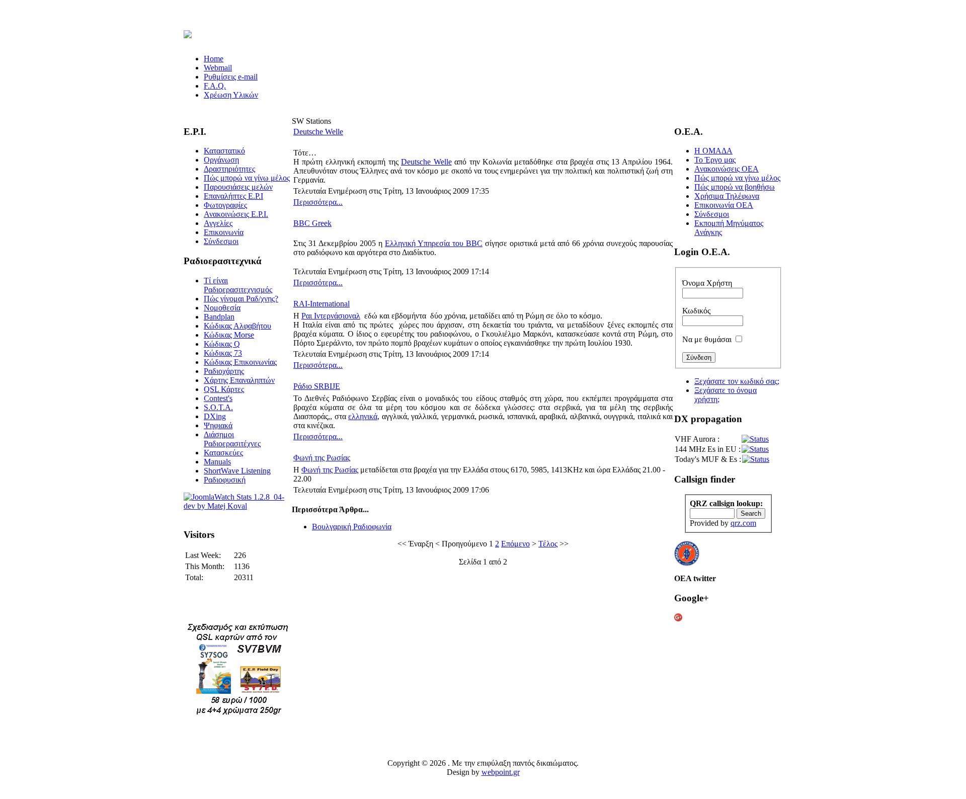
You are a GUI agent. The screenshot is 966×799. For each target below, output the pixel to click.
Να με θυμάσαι (707, 339)
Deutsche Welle (318, 131)
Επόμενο (515, 543)
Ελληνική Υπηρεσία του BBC (433, 243)
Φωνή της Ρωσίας (321, 457)
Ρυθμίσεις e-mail (231, 76)
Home (213, 58)
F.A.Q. (215, 86)
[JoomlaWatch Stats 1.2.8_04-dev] (238, 506)
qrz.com (743, 523)
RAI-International (321, 303)
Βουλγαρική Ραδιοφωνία (351, 526)
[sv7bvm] (238, 714)
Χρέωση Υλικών (231, 95)
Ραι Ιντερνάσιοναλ (330, 315)
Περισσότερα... (318, 202)
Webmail (218, 67)
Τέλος (547, 543)
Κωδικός (696, 310)
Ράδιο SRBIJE (316, 386)
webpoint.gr (500, 772)
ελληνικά (362, 416)
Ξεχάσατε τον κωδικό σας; (736, 381)
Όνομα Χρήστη (707, 283)
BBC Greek (312, 223)
